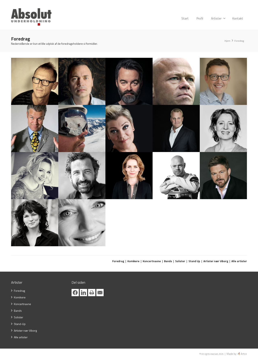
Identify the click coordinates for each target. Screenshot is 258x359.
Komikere (133, 261)
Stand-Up (20, 324)
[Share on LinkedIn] (83, 292)
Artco (243, 354)
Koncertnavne (152, 261)
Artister (216, 18)
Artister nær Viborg (215, 261)
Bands (168, 261)
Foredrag (118, 261)
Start (185, 18)
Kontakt (237, 18)
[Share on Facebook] (75, 292)
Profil (200, 18)
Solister (180, 261)
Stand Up (194, 261)
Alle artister (239, 261)
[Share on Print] (91, 292)
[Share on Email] (100, 292)
